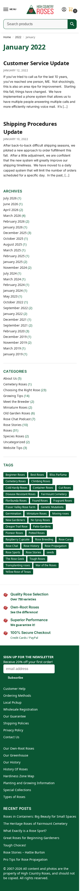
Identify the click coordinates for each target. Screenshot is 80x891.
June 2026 (10, 204)
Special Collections (17, 790)
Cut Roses (65, 488)
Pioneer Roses (14, 533)
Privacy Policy (13, 730)
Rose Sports (13, 552)
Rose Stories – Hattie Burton (24, 852)
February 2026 (14, 221)
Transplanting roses (18, 565)
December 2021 (15, 319)
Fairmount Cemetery (54, 494)
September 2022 (15, 308)
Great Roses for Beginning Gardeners (31, 838)
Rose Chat (12, 546)
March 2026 (12, 215)
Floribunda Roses (16, 500)
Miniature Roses (15, 407)
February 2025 (14, 256)
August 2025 (12, 244)
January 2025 (13, 262)
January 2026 (13, 227)
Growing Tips (13, 396)
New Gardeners (15, 520)
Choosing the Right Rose (21, 390)
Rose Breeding (44, 539)
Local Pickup (12, 702)
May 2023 (10, 296)
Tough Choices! (14, 845)
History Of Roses (15, 769)
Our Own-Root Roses (18, 748)
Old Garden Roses (16, 413)
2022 (18, 37)
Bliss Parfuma (58, 475)
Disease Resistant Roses (21, 494)
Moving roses (60, 513)
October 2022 (13, 302)
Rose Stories (12, 425)
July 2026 (10, 198)
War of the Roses (46, 565)
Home (7, 37)
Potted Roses (37, 533)
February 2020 (14, 331)
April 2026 (10, 210)
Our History (11, 762)
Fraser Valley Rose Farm (20, 507)
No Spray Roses (40, 520)
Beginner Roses (15, 475)
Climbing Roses (40, 481)
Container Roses (43, 488)
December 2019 (15, 337)
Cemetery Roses (15, 384)
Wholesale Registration (20, 709)
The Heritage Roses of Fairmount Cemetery (35, 823)
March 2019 (12, 348)
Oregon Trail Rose (17, 526)
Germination (13, 513)
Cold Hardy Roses (16, 488)
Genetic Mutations (52, 507)
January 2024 (13, 290)
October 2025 (13, 238)
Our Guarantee (14, 716)
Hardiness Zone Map (18, 776)
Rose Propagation (55, 546)
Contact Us (11, 737)
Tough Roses (37, 559)
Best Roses (37, 475)
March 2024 (12, 279)
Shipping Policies (16, 723)
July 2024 (10, 273)
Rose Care (65, 539)
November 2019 (15, 342)
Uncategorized (14, 442)
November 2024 (15, 267)
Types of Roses (14, 797)
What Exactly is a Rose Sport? (24, 831)
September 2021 (15, 325)
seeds (50, 552)
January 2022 (13, 314)
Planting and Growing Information (29, 783)
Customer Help (14, 688)
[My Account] (64, 9)
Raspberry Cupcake (18, 539)
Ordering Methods (17, 695)
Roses (7, 430)
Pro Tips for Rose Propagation (25, 859)
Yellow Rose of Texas (18, 572)
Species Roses (13, 436)
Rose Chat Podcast (17, 419)
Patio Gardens (42, 526)
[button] (71, 9)
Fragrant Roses (62, 500)
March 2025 (12, 250)
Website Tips (12, 448)
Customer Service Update (36, 63)
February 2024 (14, 285)
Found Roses (40, 500)
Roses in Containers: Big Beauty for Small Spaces (39, 816)
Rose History (31, 546)
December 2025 (15, 233)
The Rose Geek (15, 559)
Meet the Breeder (16, 401)
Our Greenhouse (15, 755)
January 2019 (13, 354)
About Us (10, 378)
